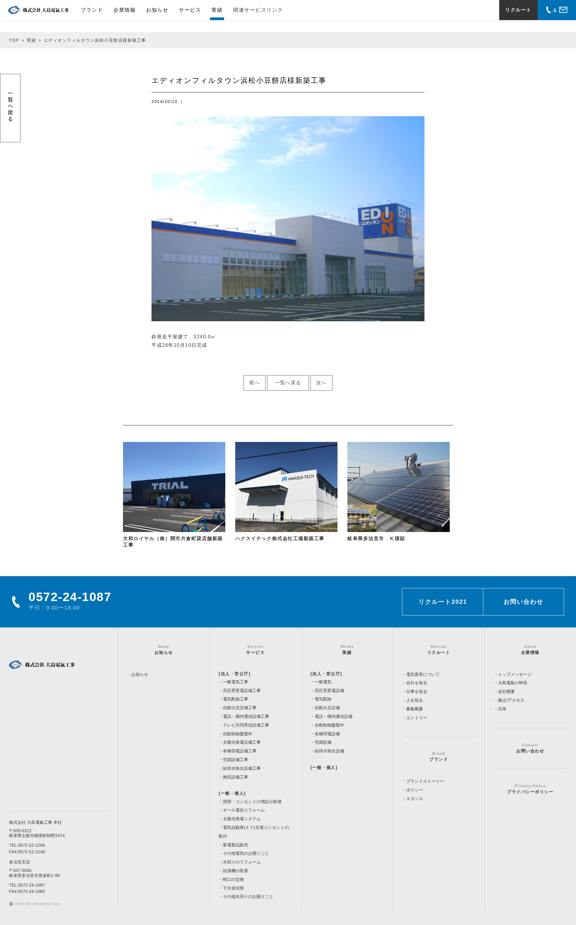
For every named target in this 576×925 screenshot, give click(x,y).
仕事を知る (416, 691)
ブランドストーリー (425, 781)
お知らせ (157, 10)
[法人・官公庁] (234, 673)
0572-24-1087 (31, 885)
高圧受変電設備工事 (242, 690)
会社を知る (416, 682)
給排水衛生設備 (329, 750)
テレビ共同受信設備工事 (246, 725)
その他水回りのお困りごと (248, 896)
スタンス (414, 798)
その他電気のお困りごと (246, 853)
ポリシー (414, 789)
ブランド (92, 10)
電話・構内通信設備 (333, 716)
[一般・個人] (232, 793)
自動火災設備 (327, 707)
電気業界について (423, 674)
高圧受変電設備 (329, 690)
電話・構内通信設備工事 (246, 716)
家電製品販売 (235, 844)
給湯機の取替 (235, 870)
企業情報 (124, 10)
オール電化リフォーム (244, 810)
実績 (217, 10)
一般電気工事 (235, 681)
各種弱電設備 (327, 733)
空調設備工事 (235, 759)
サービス (190, 10)
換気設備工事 (235, 777)
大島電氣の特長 (512, 682)
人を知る (414, 700)
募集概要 (414, 708)
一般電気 (323, 681)
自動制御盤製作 (237, 733)
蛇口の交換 (233, 879)
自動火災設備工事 (239, 707)
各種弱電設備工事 (239, 750)
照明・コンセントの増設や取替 (252, 801)
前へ (254, 382)
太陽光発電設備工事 (242, 742)
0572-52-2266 (31, 845)
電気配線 (323, 699)
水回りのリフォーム (242, 862)
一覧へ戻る (288, 382)
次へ (321, 382)
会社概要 (506, 691)
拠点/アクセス (511, 700)
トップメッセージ (515, 674)
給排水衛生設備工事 (242, 768)
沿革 (502, 708)
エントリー (416, 717)
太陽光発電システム (242, 818)
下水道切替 (233, 888)
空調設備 (323, 742)
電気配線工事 (235, 699)
